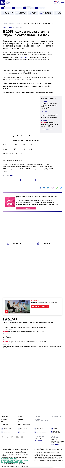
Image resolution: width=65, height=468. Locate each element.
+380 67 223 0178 (39, 438)
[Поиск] (58, 2)
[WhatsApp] (56, 187)
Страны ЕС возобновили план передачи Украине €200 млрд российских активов (49, 106)
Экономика (4, 416)
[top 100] (7, 2)
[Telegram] (44, 187)
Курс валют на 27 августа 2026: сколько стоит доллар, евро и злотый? (49, 115)
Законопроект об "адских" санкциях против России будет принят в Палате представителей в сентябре (32, 347)
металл (17, 180)
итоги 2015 (31, 180)
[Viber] (52, 187)
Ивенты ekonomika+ (24, 424)
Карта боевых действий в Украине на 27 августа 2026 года (49, 124)
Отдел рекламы (56, 416)
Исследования (41, 432)
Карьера (20, 419)
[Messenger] (60, 187)
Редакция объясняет (56, 432)
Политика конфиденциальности (41, 419)
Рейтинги (20, 422)
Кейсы (55, 428)
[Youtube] (17, 437)
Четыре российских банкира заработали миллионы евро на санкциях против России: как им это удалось (31, 336)
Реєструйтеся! (25, 208)
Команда (37, 416)
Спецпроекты (5, 424)
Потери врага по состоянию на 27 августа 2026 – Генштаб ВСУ (27, 342)
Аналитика (7, 432)
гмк (24, 180)
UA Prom (12, 175)
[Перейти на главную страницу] (2, 2)
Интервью (23, 432)
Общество (4, 422)
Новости (44, 101)
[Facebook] (40, 187)
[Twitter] (48, 187)
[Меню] (62, 2)
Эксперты (40, 428)
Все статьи (46, 243)
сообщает (24, 57)
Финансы (4, 419)
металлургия (8, 180)
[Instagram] (22, 437)
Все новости (45, 129)
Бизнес (20, 416)
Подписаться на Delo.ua (41, 306)
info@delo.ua (54, 444)
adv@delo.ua (38, 440)
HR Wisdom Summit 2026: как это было (44, 303)
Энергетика (7, 27)
